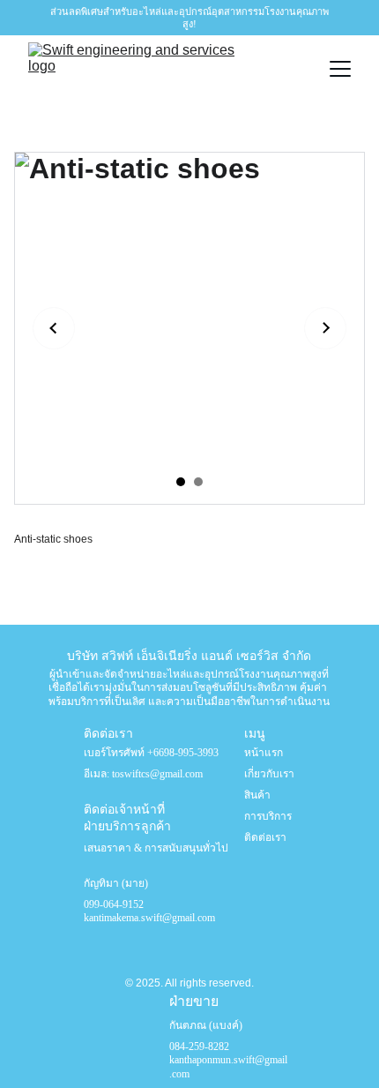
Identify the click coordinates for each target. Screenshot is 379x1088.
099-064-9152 (115, 904)
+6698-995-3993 (183, 753)
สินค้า (257, 795)
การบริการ (268, 816)
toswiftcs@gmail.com (157, 774)
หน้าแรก (263, 753)
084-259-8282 (200, 1046)
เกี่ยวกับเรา (269, 774)
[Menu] (340, 69)
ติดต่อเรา (265, 837)
